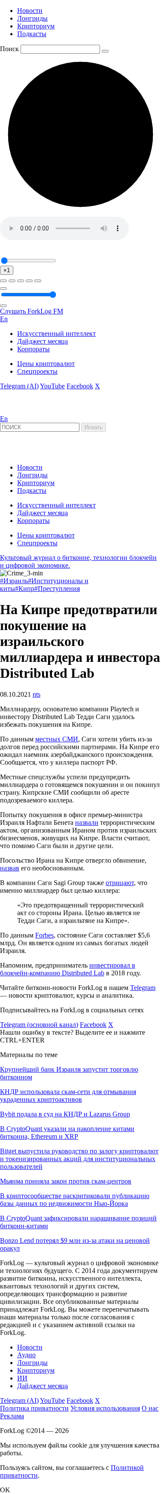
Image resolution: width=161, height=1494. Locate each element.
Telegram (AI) (19, 386)
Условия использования (105, 1408)
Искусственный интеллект (56, 333)
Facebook (80, 386)
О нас (150, 1408)
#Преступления (57, 588)
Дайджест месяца (42, 341)
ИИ (22, 1378)
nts (36, 694)
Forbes (44, 935)
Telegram (142, 987)
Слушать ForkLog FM (31, 311)
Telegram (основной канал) (39, 1024)
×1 (6, 270)
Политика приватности (34, 1408)
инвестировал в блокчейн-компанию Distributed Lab (67, 969)
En (4, 319)
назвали (86, 822)
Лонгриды (32, 18)
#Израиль (14, 580)
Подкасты (31, 33)
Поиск (9, 48)
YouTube (52, 386)
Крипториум (36, 26)
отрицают (120, 882)
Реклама (12, 1416)
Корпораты (33, 349)
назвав (9, 868)
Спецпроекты (37, 371)
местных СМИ (56, 739)
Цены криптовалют (46, 363)
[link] (23, 411)
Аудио (26, 1355)
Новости (30, 10)
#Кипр (24, 588)
